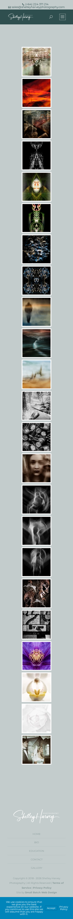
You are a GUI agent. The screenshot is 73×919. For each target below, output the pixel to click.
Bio (36, 842)
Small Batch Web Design (41, 892)
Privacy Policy (42, 887)
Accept (51, 908)
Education (36, 850)
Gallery (36, 867)
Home (37, 833)
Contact (36, 859)
